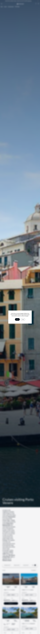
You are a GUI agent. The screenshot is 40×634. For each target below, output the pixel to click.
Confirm (17, 319)
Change (23, 319)
